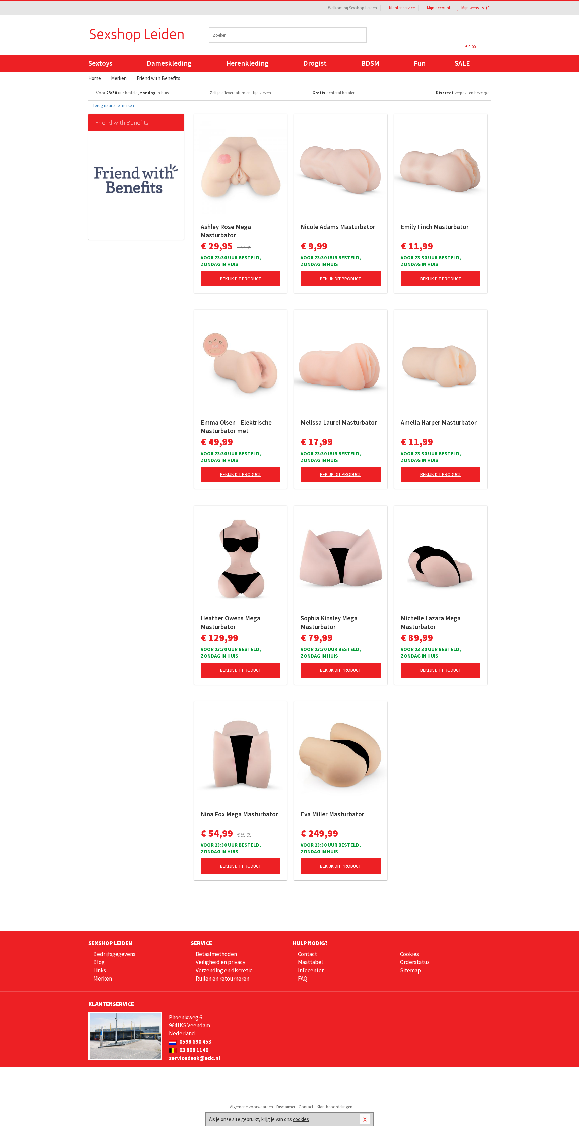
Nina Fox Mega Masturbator (239, 814)
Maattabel (310, 962)
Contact (307, 954)
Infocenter (311, 970)
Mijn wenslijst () (475, 8)
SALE (462, 63)
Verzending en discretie (224, 970)
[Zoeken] (355, 35)
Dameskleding (169, 63)
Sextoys (100, 63)
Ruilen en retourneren (222, 978)
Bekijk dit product (240, 279)
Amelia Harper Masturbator (439, 422)
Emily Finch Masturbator (435, 227)
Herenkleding (247, 63)
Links (99, 970)
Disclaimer (285, 1107)
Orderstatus (415, 962)
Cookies (409, 954)
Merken (102, 978)
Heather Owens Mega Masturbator (230, 622)
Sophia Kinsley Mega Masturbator (329, 622)
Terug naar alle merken (113, 105)
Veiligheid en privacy (220, 962)
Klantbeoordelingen (334, 1107)
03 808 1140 (193, 1050)
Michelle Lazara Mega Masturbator (431, 622)
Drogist (315, 63)
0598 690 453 (194, 1041)
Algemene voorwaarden (251, 1107)
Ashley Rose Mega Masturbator (226, 231)
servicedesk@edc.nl (194, 1058)
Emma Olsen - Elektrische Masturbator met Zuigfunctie (236, 426)
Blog (99, 962)
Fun (420, 63)
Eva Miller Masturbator (332, 814)
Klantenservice (402, 8)
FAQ (302, 978)
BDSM (370, 63)
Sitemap (410, 970)
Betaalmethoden (216, 954)
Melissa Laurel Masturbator (339, 422)
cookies (301, 1119)
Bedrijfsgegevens (114, 954)
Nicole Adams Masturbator (338, 227)
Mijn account (438, 8)
